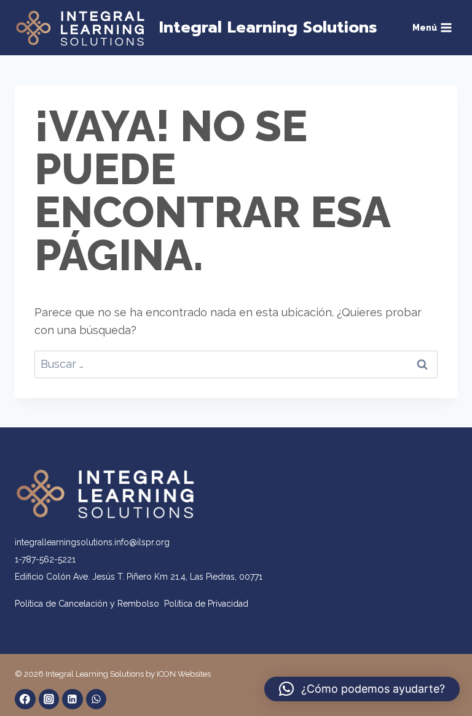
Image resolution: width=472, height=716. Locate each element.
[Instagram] (49, 699)
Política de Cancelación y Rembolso (89, 604)
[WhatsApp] (96, 699)
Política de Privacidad (206, 604)
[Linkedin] (72, 699)
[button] (362, 689)
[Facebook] (25, 699)
